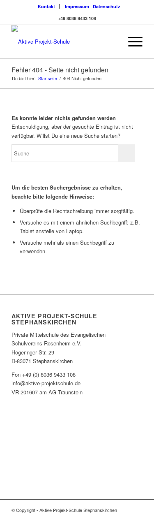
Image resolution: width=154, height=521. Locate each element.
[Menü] (131, 41)
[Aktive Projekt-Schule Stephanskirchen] (63, 41)
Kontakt (46, 6)
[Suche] (112, 41)
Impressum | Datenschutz (92, 6)
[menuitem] (47, 6)
